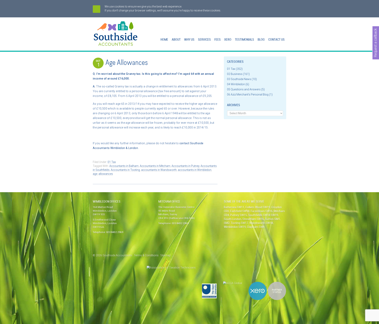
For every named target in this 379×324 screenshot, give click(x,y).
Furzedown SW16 (262, 211)
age (95, 173)
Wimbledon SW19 (235, 226)
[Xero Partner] (267, 291)
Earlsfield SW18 (240, 211)
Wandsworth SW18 (261, 223)
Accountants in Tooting (125, 169)
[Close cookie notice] (96, 9)
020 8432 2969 (114, 232)
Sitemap (165, 255)
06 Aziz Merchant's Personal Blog (247, 94)
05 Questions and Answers (244, 89)
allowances (106, 173)
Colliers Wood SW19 (257, 207)
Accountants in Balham (124, 166)
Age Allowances (126, 63)
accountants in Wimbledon (194, 169)
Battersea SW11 (234, 207)
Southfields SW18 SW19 (263, 215)
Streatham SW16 (253, 219)
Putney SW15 (238, 215)
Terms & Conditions (146, 255)
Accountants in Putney (185, 166)
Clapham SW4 (256, 226)
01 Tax (112, 162)
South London (232, 219)
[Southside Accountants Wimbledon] (116, 43)
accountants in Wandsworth (159, 169)
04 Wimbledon (236, 84)
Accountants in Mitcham (155, 166)
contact (184, 143)
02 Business (234, 74)
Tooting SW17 (239, 223)
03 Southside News (239, 79)
